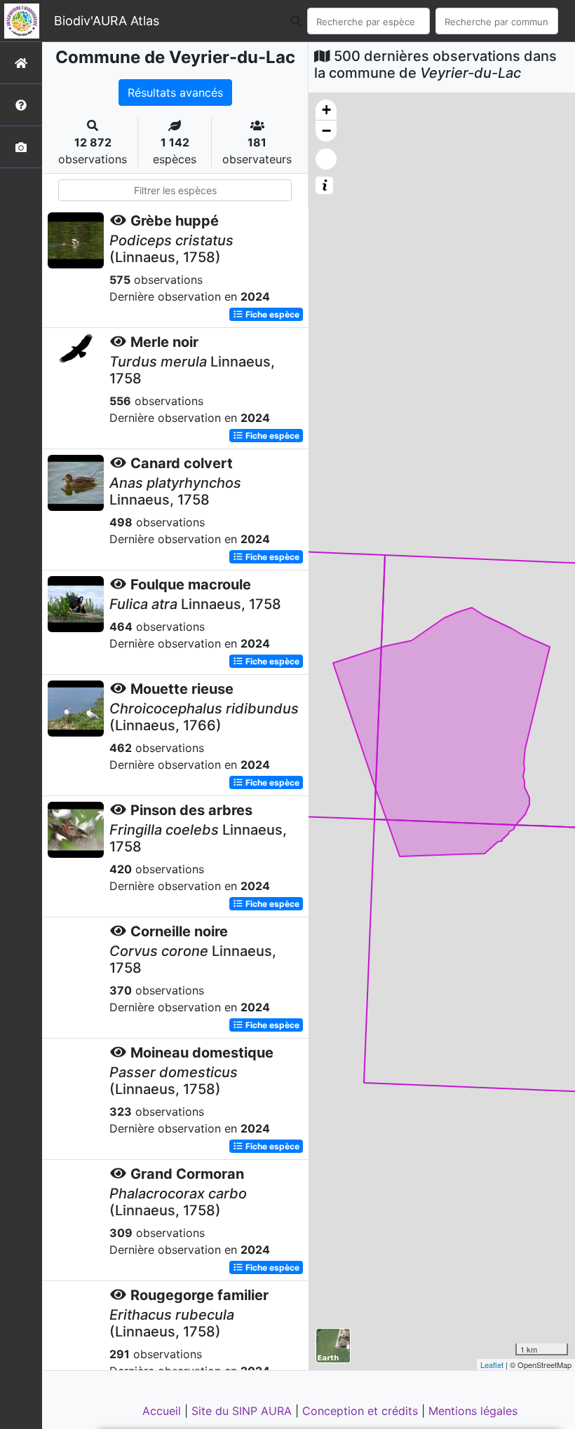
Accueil (163, 1411)
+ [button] (326, 109)
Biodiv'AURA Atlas (106, 20)
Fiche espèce (271, 314)
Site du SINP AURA (243, 1411)
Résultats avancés (175, 93)
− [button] (326, 130)
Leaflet (491, 1364)
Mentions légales (473, 1411)
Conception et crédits (361, 1411)
